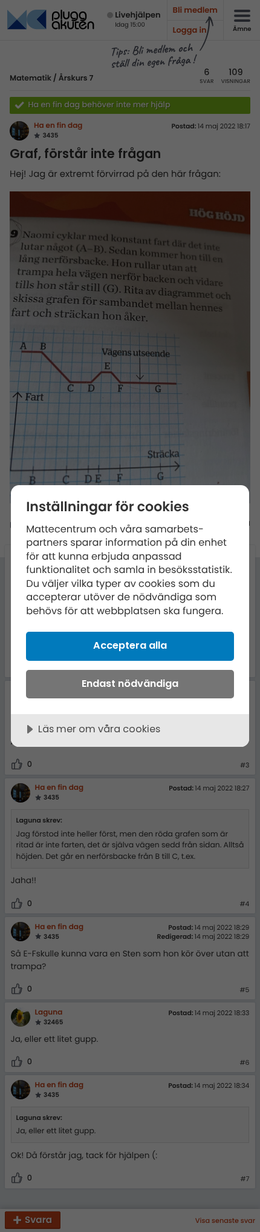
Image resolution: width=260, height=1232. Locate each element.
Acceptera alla (130, 645)
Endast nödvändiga (130, 684)
